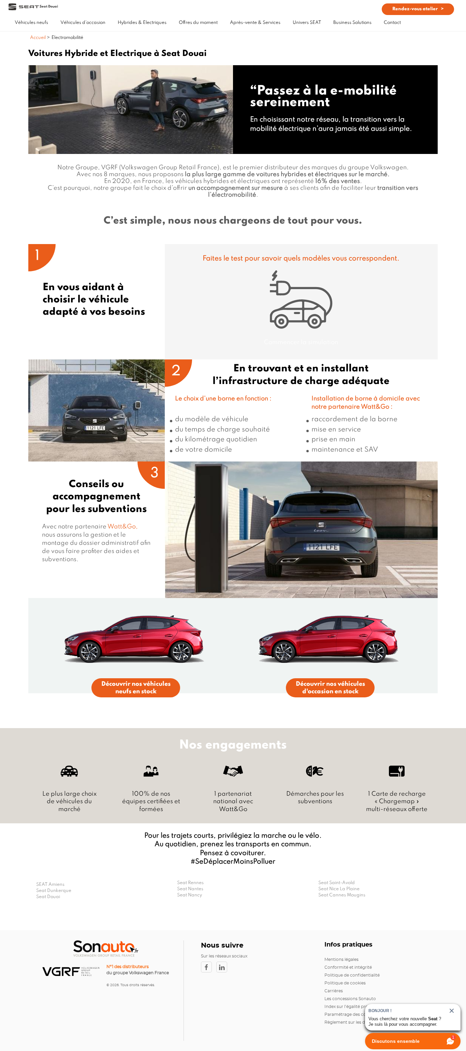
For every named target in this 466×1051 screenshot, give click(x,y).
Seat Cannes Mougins (341, 895)
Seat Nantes (190, 889)
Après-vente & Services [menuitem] (255, 22)
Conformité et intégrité (348, 967)
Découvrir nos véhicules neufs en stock (136, 688)
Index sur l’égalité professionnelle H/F (362, 1007)
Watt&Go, (122, 527)
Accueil (38, 37)
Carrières (333, 991)
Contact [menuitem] (392, 22)
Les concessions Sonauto (350, 999)
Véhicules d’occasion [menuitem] (82, 22)
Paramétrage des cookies (350, 1014)
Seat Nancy (189, 895)
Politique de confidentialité (352, 975)
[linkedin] (223, 967)
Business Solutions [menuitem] (352, 22)
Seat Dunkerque (53, 891)
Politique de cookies (345, 983)
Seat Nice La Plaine (339, 889)
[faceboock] (208, 967)
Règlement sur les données (352, 1022)
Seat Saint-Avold (336, 883)
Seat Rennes (190, 883)
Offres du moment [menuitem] (198, 22)
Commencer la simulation (301, 342)
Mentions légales (341, 959)
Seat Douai (48, 897)
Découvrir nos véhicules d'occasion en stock (330, 688)
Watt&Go (375, 407)
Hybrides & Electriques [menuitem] (142, 22)
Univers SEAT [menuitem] (307, 22)
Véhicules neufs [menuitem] (31, 22)
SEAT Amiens (50, 884)
